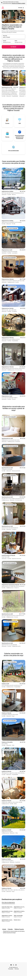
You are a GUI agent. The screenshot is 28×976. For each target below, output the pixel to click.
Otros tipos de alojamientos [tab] (8, 902)
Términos (16, 969)
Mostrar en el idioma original (18, 3)
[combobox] (13, 37)
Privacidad (10, 969)
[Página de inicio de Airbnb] (3, 7)
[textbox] (7, 42)
